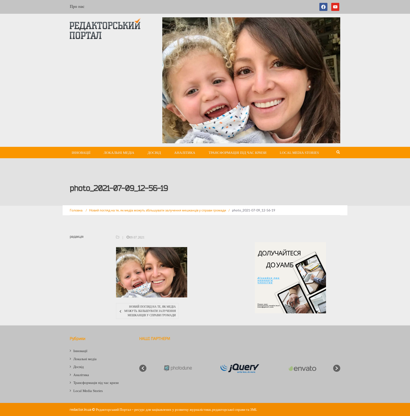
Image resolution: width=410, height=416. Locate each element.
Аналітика (184, 153)
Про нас (77, 6)
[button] (142, 368)
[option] (177, 368)
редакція (77, 236)
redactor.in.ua (80, 409)
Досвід (154, 153)
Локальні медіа (119, 153)
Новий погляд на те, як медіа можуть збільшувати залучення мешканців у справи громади (150, 311)
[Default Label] (335, 7)
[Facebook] (324, 7)
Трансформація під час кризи (237, 153)
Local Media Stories (299, 153)
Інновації (81, 153)
